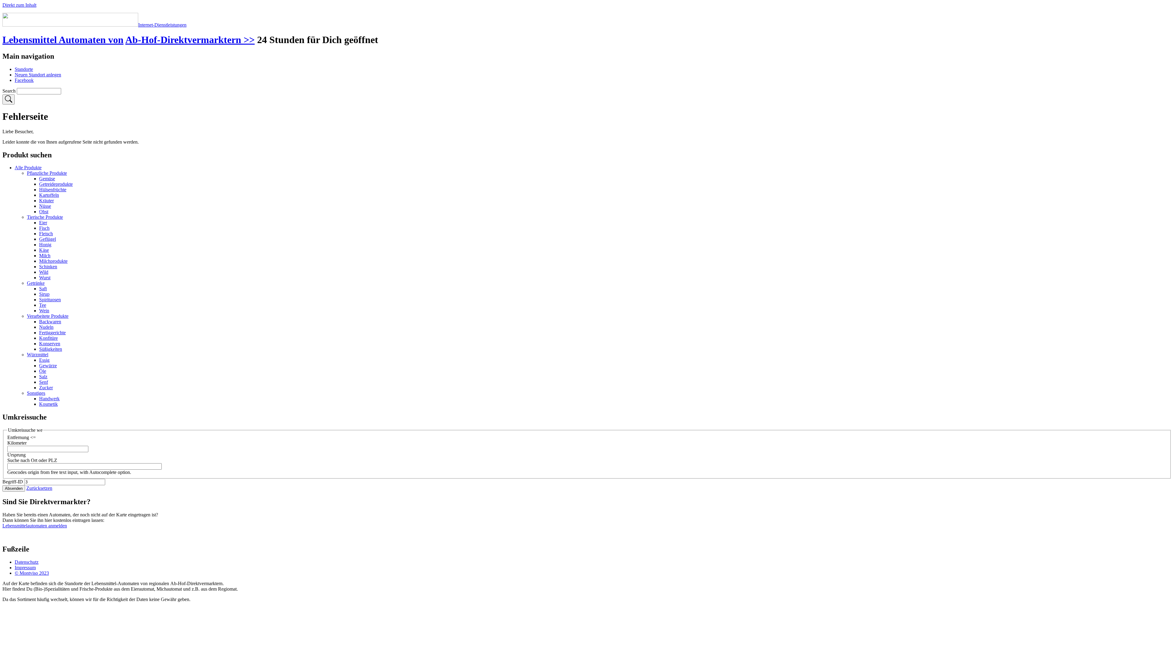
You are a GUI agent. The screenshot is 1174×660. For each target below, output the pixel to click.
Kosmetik (48, 404)
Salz (43, 376)
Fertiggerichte (52, 332)
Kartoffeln (49, 195)
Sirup (44, 294)
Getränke (36, 283)
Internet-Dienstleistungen (162, 25)
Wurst (44, 277)
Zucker (46, 387)
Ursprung (16, 454)
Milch (44, 255)
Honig (45, 244)
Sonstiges (36, 393)
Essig (44, 360)
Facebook (24, 80)
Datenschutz (27, 562)
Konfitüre (48, 338)
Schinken (48, 266)
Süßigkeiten (50, 349)
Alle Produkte (28, 167)
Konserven (49, 343)
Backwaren (50, 321)
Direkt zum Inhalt (19, 5)
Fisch (44, 228)
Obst (43, 211)
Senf (43, 382)
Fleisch (46, 233)
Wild (43, 272)
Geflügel (47, 239)
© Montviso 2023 (32, 573)
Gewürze (48, 365)
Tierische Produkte (45, 217)
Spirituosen (50, 299)
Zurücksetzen (39, 488)
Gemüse (47, 178)
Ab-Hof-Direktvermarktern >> (190, 39)
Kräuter (46, 200)
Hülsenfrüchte (52, 189)
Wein (44, 310)
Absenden (14, 488)
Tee (42, 305)
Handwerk (49, 398)
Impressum (25, 567)
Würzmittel (37, 354)
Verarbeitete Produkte (47, 316)
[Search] (8, 99)
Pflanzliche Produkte (47, 173)
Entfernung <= (21, 437)
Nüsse (45, 206)
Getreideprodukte (56, 184)
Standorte (24, 69)
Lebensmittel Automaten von (63, 39)
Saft (43, 288)
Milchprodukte (53, 261)
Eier (43, 222)
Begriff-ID (12, 481)
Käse (44, 250)
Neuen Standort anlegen (38, 74)
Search (9, 91)
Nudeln (46, 327)
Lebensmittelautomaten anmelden (34, 525)
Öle (42, 371)
